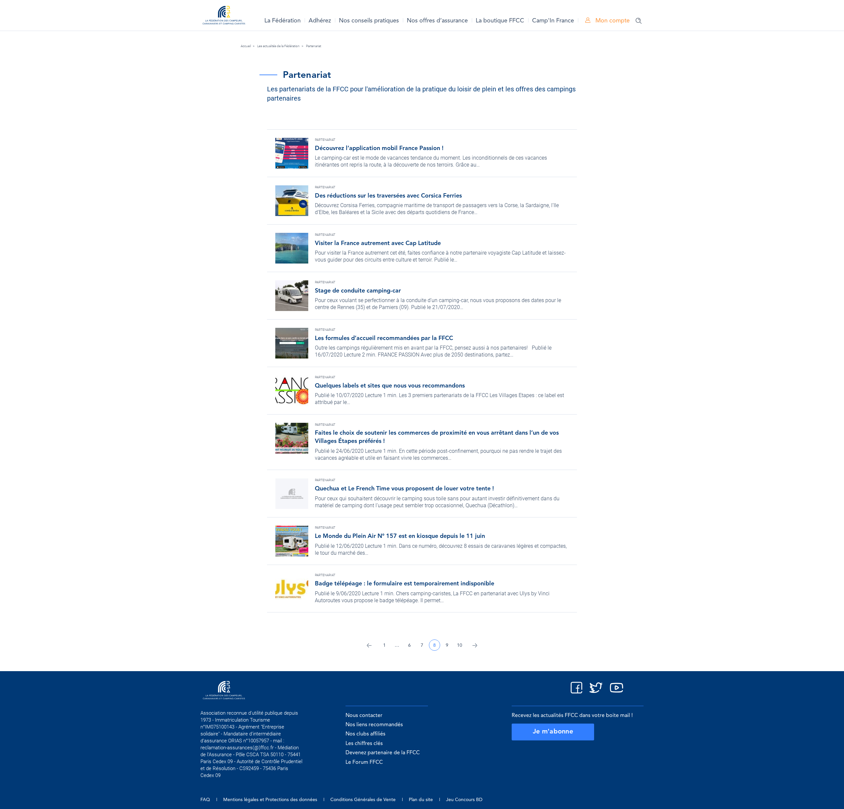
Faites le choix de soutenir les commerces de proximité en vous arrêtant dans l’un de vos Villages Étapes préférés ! (437, 437)
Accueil (246, 46)
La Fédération (282, 21)
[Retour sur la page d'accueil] (223, 16)
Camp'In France (553, 21)
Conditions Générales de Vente (363, 799)
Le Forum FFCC (364, 762)
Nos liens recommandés (374, 725)
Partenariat (313, 46)
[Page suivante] (474, 645)
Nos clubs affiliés (365, 734)
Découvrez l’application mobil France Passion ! (379, 148)
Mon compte (612, 21)
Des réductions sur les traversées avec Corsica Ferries (388, 196)
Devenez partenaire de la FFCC (383, 753)
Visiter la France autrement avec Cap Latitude (378, 243)
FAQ (205, 799)
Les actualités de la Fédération (278, 46)
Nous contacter (364, 715)
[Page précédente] (369, 645)
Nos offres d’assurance (437, 21)
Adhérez (320, 21)
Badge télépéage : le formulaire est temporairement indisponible (404, 584)
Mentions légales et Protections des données (270, 799)
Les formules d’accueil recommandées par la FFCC (384, 338)
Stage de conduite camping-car (358, 291)
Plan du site (421, 799)
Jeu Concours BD (464, 799)
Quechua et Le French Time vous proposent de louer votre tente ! (404, 489)
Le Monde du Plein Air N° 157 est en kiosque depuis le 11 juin (400, 536)
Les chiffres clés (364, 743)
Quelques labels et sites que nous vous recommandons (390, 386)
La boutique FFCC (500, 21)
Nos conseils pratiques (369, 21)
